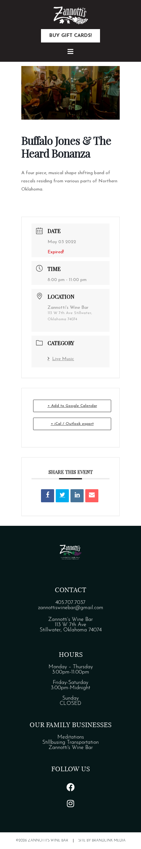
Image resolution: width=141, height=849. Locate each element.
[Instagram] (70, 803)
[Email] (91, 495)
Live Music (63, 359)
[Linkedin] (77, 495)
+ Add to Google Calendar (72, 406)
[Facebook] (70, 787)
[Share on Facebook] (47, 495)
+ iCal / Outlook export (72, 424)
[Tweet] (62, 495)
